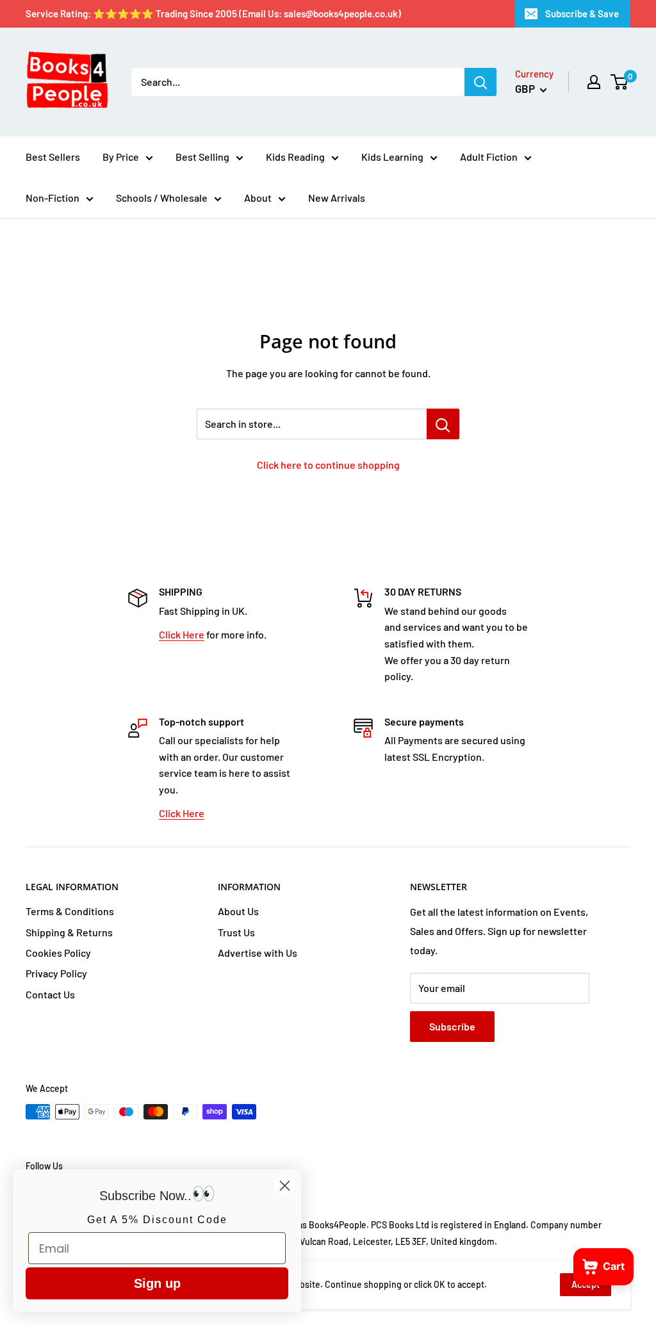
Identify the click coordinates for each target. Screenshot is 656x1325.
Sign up (157, 1283)
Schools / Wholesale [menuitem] (162, 197)
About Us (238, 911)
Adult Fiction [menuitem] (489, 156)
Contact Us (50, 994)
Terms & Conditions (70, 911)
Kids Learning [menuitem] (392, 156)
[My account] (593, 82)
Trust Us (236, 932)
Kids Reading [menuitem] (295, 156)
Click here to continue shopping (328, 465)
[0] (620, 82)
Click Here (181, 634)
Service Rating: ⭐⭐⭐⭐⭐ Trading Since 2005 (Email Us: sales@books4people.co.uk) (213, 13)
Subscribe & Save (582, 13)
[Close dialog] (285, 1186)
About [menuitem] (258, 197)
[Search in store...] (443, 424)
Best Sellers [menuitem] (53, 156)
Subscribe (452, 1026)
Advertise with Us (257, 953)
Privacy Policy (56, 973)
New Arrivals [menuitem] (336, 197)
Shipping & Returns (69, 932)
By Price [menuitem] (120, 156)
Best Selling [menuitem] (202, 156)
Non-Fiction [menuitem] (52, 197)
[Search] (480, 82)
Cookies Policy (58, 953)
